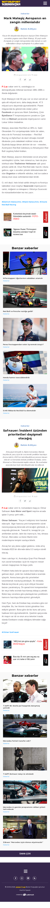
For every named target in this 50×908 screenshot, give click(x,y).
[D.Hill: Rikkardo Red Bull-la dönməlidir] (25, 395)
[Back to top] (43, 901)
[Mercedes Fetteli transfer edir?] (25, 725)
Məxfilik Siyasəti (25, 890)
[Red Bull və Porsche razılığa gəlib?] (25, 296)
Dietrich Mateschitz (12, 202)
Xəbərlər (25, 13)
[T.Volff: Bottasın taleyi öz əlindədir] (25, 759)
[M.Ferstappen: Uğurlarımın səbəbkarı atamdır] (25, 263)
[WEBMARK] (25, 895)
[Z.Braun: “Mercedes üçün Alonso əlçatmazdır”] (25, 827)
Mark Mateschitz (31, 202)
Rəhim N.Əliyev (29, 29)
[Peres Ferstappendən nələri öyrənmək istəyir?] (25, 329)
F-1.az (5, 87)
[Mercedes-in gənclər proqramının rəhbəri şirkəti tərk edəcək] (25, 792)
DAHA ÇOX (25, 854)
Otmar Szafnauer (11, 632)
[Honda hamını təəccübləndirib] (25, 362)
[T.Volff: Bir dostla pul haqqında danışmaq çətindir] (25, 690)
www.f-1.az (20, 887)
